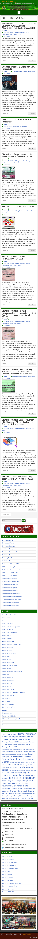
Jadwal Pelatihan (26, 934)
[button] (19, 905)
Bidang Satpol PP (7, 683)
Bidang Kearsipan (7, 638)
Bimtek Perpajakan (7, 877)
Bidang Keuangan (7, 650)
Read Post (32, 61)
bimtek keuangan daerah (13, 739)
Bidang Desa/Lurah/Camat (9, 632)
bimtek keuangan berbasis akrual (17, 737)
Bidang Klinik (6, 656)
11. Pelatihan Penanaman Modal (11, 570)
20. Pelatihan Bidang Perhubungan (12, 596)
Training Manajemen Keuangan (24, 796)
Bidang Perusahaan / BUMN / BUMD (12, 671)
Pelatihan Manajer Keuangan (26, 791)
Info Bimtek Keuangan (19, 773)
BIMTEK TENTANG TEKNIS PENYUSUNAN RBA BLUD (13, 257)
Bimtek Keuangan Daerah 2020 (15, 744)
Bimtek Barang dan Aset (9, 865)
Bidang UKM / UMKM (8, 689)
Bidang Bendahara (7, 623)
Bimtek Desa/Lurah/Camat (9, 862)
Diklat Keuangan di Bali (14, 770)
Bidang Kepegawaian (8, 641)
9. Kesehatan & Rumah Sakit (10, 564)
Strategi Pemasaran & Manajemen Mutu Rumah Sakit (18, 68)
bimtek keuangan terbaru (23, 756)
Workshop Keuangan (26, 798)
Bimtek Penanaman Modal (9, 886)
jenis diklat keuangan (22, 777)
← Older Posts (6, 514)
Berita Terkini (6, 618)
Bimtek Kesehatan (7, 880)
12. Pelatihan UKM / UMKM (10, 573)
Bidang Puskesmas (9, 126)
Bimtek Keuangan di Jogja (12, 751)
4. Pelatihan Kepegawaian (9, 549)
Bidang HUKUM (6, 635)
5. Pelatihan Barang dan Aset (10, 552)
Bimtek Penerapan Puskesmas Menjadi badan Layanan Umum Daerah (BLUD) (18, 477)
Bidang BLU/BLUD (9, 32)
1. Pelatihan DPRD (7, 540)
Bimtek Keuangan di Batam (19, 749)
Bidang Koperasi (6, 659)
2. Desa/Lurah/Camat (8, 543)
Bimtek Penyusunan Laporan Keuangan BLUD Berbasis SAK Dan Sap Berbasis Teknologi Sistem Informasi (18, 422)
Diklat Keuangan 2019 (25, 764)
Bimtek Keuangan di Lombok (25, 751)
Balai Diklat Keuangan (10, 734)
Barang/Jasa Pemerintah (9, 615)
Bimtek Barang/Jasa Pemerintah (11, 883)
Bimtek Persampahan (12, 213)
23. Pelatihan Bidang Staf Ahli (10, 605)
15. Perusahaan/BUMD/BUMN (10, 582)
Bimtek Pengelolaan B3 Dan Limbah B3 (18, 206)
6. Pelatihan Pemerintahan (9, 555)
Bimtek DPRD (6, 871)
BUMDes (4, 710)
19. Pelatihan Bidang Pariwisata (11, 593)
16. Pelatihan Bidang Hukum (10, 584)
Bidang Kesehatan (20, 32)
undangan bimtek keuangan (10, 798)
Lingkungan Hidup (7, 713)
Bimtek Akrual (6, 698)
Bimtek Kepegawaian (8, 859)
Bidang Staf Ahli (6, 686)
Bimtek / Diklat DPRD (8, 695)
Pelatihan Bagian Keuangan (20, 788)
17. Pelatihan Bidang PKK (9, 587)
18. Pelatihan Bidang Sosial (10, 590)
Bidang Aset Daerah (7, 621)
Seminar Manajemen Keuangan (24, 793)
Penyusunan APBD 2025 (9, 716)
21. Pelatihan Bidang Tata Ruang (11, 599)
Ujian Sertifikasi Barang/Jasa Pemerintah (13, 719)
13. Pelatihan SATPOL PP (9, 576)
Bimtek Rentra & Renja (8, 707)
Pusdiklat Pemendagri (8, 1)
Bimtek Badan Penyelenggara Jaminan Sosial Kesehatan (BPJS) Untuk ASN (18, 155)
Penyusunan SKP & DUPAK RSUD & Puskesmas (16, 120)
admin (5, 30)
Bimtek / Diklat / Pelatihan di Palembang (13, 692)
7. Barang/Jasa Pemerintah (10, 558)
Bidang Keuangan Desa (8, 653)
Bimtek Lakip (6, 701)
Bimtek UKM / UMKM (8, 889)
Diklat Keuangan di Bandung (26, 770)
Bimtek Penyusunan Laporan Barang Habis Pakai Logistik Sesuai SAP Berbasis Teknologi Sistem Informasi (17, 371)
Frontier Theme (33, 937)
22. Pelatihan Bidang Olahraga (10, 602)
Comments (7, 36)
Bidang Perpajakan (7, 668)
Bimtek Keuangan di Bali (23, 747)
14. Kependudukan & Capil (9, 578)
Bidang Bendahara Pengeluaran (11, 626)
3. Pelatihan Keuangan (8, 546)
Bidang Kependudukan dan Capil (11, 644)
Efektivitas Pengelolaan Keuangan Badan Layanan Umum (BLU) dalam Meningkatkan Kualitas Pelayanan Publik (19, 25)
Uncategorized (6, 722)
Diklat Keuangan (12, 764)
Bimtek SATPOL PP (8, 892)
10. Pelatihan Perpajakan (9, 567)
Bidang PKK (5, 674)
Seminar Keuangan (8, 793)
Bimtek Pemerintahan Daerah (10, 868)
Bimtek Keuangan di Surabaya (20, 754)
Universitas (5, 725)
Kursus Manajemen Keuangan (11, 781)
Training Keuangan (8, 796)
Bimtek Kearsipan (7, 874)
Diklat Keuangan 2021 (15, 767)
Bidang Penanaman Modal (9, 665)
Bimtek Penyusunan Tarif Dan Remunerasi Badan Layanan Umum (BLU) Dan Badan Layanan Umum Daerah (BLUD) (19, 314)
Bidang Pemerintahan (8, 662)
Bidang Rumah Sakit (15, 34)
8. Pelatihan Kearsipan (8, 561)
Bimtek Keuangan (27, 734)
